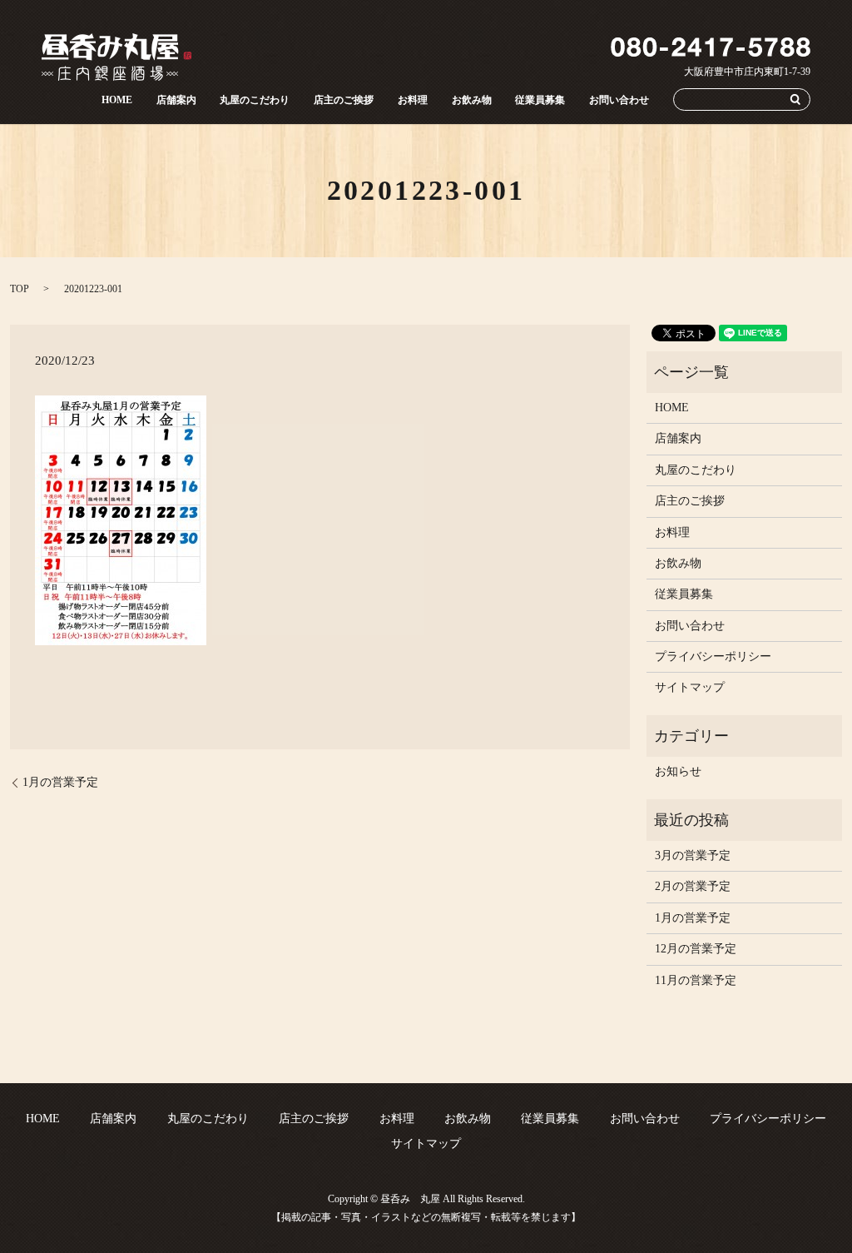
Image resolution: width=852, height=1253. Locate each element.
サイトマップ (690, 687)
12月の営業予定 (695, 948)
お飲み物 (472, 99)
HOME (117, 99)
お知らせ (678, 771)
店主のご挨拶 (344, 99)
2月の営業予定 (693, 886)
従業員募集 (540, 99)
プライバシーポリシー (713, 656)
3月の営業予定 (693, 855)
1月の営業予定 (60, 782)
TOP (19, 289)
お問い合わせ (619, 99)
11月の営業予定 (695, 980)
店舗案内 (176, 99)
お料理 (413, 99)
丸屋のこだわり (255, 99)
